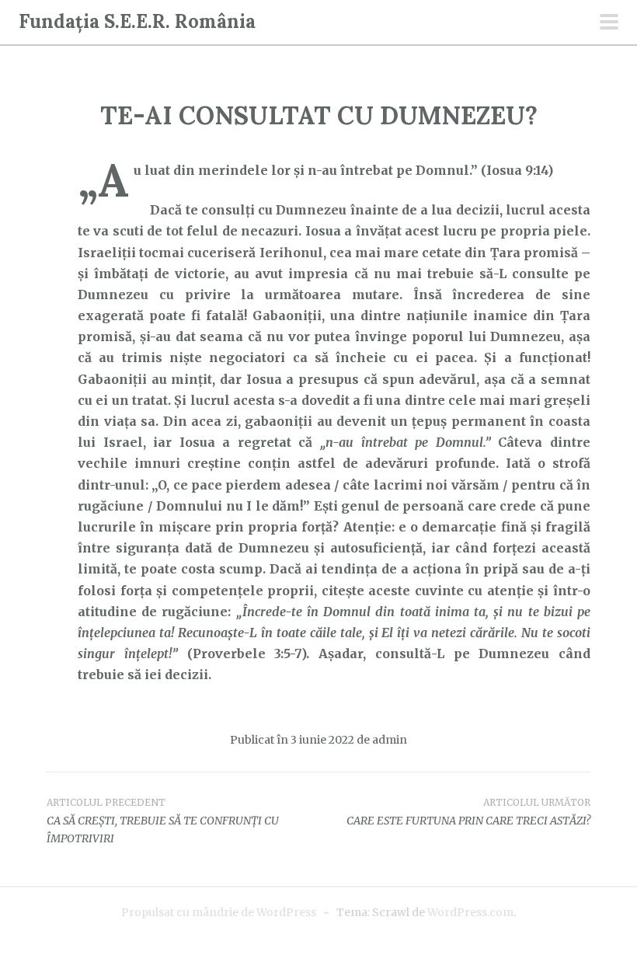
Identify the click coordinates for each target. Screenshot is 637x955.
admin (389, 740)
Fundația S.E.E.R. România (137, 21)
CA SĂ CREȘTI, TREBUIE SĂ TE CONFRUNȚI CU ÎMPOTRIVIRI (163, 821)
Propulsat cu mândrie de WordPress (218, 912)
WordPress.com (470, 912)
